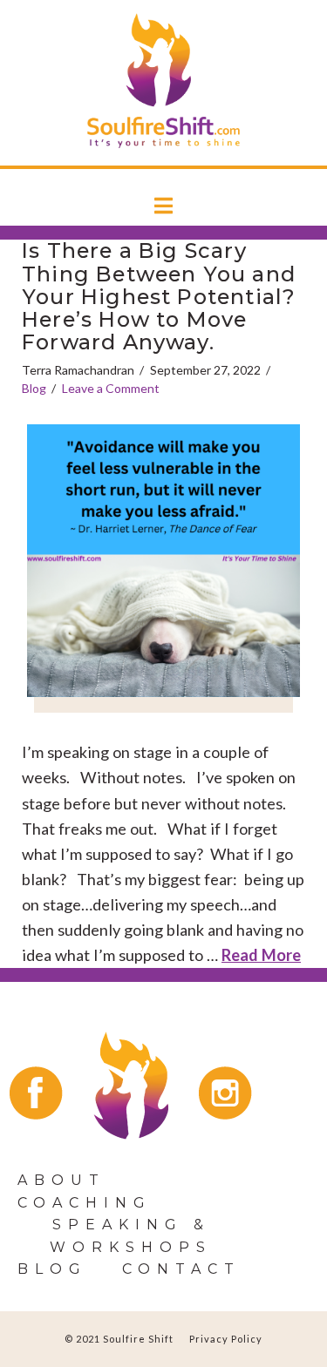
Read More (261, 954)
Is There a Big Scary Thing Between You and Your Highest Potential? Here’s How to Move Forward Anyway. (159, 296)
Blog (34, 388)
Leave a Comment (111, 388)
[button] (163, 206)
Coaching (84, 1202)
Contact (181, 1269)
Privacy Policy (225, 1338)
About (61, 1180)
